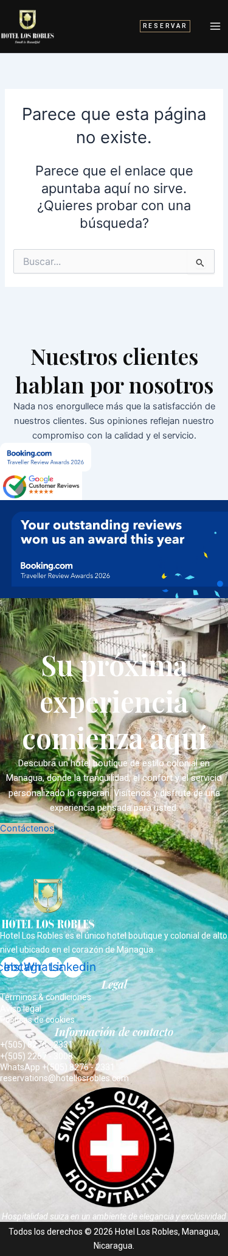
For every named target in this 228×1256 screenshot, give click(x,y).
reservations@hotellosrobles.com (64, 1078)
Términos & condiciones (45, 997)
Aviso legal (20, 1009)
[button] (165, 26)
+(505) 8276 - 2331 (36, 1045)
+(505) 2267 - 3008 (36, 1056)
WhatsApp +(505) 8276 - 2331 (57, 1067)
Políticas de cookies (37, 1020)
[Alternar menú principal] (215, 26)
